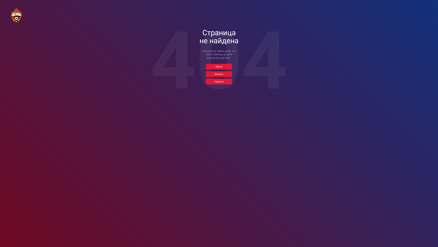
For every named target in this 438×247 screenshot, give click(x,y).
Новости (219, 81)
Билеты (219, 74)
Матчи (219, 66)
